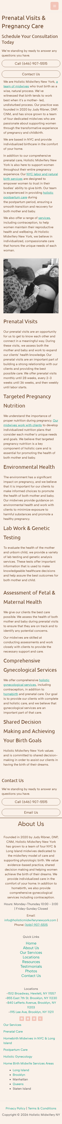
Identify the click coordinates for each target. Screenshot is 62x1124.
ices (18, 1025)
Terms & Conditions (42, 1108)
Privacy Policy (15, 1108)
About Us (31, 948)
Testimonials (31, 966)
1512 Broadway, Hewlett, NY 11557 (32, 993)
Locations (31, 957)
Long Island (21, 1070)
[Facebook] (21, 1018)
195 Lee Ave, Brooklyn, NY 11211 (32, 1012)
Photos (31, 971)
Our (6, 1025)
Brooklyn (19, 1075)
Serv (12, 1025)
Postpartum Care (15, 1050)
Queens (18, 1084)
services (44, 218)
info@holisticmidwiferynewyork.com (30, 920)
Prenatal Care (13, 1031)
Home (31, 943)
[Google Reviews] (40, 1018)
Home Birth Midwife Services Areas (28, 1063)
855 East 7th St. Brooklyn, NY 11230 (32, 998)
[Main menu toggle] (54, 6)
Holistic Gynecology (17, 1056)
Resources (31, 961)
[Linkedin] (34, 1018)
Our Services (31, 952)
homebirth (10, 694)
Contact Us (31, 975)
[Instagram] (28, 1018)
